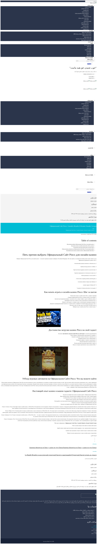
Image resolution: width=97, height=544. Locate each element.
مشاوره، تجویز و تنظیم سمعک (86, 40)
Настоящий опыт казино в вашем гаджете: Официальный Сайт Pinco (80, 250)
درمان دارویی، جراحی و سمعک (83, 18)
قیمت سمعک (89, 54)
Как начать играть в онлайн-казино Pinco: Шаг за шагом (82, 245)
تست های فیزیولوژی (85, 11)
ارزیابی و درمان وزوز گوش (86, 35)
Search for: (92, 60)
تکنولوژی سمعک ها (88, 49)
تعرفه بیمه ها (89, 48)
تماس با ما (89, 63)
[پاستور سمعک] (93, 2)
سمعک (91, 43)
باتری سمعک (89, 46)
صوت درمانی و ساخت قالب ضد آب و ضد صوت (83, 38)
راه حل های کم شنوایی (87, 16)
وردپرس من (45, 541)
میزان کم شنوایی (86, 29)
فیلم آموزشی (90, 41)
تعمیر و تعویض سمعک (87, 37)
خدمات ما (91, 30)
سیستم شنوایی (90, 5)
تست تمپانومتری (86, 10)
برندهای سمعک (90, 59)
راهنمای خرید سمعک (89, 57)
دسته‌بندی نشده (83, 234)
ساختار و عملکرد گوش (85, 22)
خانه (93, 228)
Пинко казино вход (89, 303)
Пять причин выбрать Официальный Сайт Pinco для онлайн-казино (80, 244)
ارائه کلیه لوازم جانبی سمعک (86, 32)
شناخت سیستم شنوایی (87, 21)
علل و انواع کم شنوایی (85, 24)
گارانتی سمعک (88, 56)
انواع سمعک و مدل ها (87, 156)
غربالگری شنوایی (86, 14)
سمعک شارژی (88, 51)
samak (88, 234)
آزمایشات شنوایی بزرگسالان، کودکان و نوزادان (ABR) (82, 33)
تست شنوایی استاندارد (85, 8)
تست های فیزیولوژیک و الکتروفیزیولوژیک (82, 13)
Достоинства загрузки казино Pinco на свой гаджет (83, 247)
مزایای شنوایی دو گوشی (85, 27)
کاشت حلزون (86, 19)
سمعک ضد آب (89, 52)
